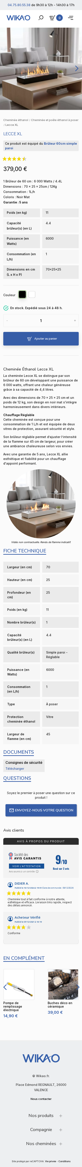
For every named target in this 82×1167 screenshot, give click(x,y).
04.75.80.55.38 (19, 5)
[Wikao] (18, 17)
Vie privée (50, 1161)
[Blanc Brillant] (32, 295)
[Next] (76, 68)
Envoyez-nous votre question (44, 810)
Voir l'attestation (26, 866)
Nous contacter (41, 1099)
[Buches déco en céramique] (63, 984)
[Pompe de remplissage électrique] (19, 984)
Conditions (64, 1161)
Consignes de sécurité (23, 762)
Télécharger (14, 768)
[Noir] (22, 295)
